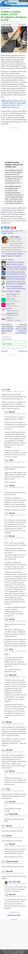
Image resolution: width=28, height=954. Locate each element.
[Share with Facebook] (8, 228)
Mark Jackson (15, 237)
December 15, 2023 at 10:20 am (15, 791)
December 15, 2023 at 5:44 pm (17, 621)
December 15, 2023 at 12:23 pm (14, 539)
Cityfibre (8, 101)
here (24, 119)
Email (3, 24)
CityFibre (13, 55)
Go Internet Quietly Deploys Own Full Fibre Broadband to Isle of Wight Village (16, 274)
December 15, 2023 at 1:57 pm (14, 837)
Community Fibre (11, 294)
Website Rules (15, 953)
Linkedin (18, 256)
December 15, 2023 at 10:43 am (14, 774)
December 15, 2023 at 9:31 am (14, 391)
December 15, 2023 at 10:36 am (14, 804)
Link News (8, 24)
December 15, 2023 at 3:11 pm (14, 863)
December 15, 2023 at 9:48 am (14, 752)
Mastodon (14, 254)
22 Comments (22, 24)
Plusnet (8, 304)
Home (2, 8)
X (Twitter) (8, 254)
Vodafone (6, 103)
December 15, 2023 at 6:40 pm (17, 883)
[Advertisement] (14, 143)
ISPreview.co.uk (20, 950)
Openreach (14, 210)
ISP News (7, 8)
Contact (21, 953)
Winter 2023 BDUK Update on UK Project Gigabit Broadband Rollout (7, 330)
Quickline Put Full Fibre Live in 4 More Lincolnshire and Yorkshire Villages (21, 330)
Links (10, 953)
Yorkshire (10, 233)
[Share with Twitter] (2, 228)
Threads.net (10, 256)
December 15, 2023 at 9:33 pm (17, 651)
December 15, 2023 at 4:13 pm (14, 873)
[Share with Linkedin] (5, 228)
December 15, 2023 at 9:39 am (17, 414)
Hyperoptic (4, 218)
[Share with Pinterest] (15, 228)
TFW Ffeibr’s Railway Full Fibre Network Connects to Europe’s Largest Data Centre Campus (15, 264)
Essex (12, 231)
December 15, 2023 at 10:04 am (14, 463)
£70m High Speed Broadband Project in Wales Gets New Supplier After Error (16, 288)
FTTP (8, 62)
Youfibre (8, 299)
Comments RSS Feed (14, 912)
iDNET (24, 103)
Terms (13, 951)
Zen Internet (17, 103)
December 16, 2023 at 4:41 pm (17, 896)
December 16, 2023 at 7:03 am (17, 677)
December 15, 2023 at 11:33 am (14, 516)
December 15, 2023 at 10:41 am (14, 488)
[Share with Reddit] (12, 228)
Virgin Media (4, 210)
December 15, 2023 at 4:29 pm (17, 816)
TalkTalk (11, 103)
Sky (7, 318)
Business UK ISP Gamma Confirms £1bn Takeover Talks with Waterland (16, 268)
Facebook (20, 254)
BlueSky (3, 256)
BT (7, 308)
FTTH (17, 231)
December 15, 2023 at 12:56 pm (15, 828)
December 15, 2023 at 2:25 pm (17, 846)
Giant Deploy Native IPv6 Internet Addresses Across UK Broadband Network (15, 283)
